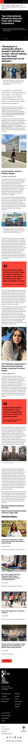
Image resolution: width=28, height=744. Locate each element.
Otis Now (13, 5)
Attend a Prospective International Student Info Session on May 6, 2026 (14, 512)
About (7, 5)
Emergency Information (7, 733)
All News (7, 661)
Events (16, 698)
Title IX (3, 726)
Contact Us (4, 696)
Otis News (17, 693)
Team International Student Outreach (15, 113)
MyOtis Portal (5, 701)
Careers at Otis (18, 701)
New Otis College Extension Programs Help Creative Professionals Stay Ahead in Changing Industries (11, 577)
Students (23, 619)
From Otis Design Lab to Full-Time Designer (13, 611)
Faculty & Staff (5, 718)
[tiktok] (18, 737)
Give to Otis (17, 704)
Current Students (6, 713)
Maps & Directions (6, 693)
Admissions (6, 549)
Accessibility (4, 731)
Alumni (11, 549)
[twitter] (12, 737)
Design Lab (12, 619)
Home (3, 5)
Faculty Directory (6, 698)
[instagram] (10, 737)
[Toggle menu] (23, 2)
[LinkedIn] (20, 737)
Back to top (23, 731)
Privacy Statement (6, 729)
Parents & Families (6, 715)
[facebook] (15, 737)
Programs (22, 549)
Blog (18, 5)
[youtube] (7, 737)
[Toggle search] (26, 2)
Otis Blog (17, 696)
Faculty (17, 549)
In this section (5, 38)
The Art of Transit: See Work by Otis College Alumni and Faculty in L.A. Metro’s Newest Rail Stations (13, 645)
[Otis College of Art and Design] (2, 2)
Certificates (9, 586)
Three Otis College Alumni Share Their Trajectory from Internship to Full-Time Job (13, 541)
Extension (14, 586)
